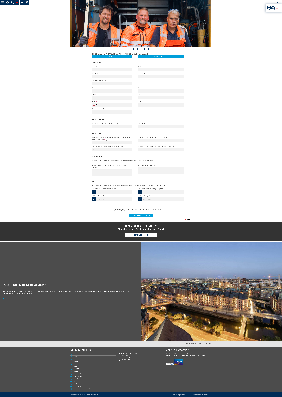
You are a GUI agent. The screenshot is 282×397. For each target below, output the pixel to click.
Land (140, 95)
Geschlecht (96, 66)
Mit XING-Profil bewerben (161, 57)
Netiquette (205, 394)
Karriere (75, 371)
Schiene (75, 361)
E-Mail (140, 102)
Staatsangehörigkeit (99, 109)
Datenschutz (183, 394)
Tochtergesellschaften (79, 364)
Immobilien (76, 366)
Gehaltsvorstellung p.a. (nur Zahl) (104, 123)
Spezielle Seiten (77, 379)
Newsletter (76, 384)
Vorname (95, 73)
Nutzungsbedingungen (195, 394)
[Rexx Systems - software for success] (187, 219)
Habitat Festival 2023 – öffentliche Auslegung (85, 389)
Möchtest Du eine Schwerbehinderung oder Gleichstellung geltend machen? (111, 139)
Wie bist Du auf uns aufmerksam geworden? (153, 137)
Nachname (142, 73)
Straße (95, 87)
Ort (94, 95)
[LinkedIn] (199, 344)
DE (277, 2)
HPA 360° (76, 354)
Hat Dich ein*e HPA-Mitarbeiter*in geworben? (108, 146)
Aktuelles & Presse (78, 374)
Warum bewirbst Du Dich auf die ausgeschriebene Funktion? (109, 166)
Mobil (94, 102)
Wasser (75, 356)
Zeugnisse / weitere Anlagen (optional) (151, 189)
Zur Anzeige (136, 215)
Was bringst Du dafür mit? (147, 165)
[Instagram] (202, 344)
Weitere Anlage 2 (144, 196)
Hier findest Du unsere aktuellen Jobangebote (178, 357)
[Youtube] (209, 344)
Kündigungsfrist (143, 123)
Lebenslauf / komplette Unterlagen (104, 189)
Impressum (176, 394)
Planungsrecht (77, 386)
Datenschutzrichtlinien (121, 211)
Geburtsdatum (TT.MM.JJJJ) (102, 80)
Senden (148, 215)
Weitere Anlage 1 (98, 196)
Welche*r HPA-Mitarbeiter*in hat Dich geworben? (155, 146)
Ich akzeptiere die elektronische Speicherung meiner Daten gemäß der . (138, 209)
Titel (139, 66)
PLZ (140, 87)
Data (74, 381)
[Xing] (205, 344)
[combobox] (112, 69)
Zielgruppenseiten (78, 376)
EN (280, 2)
